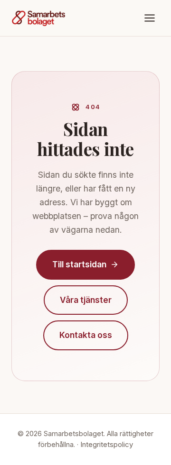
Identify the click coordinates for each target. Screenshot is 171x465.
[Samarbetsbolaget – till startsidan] (38, 18)
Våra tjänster (86, 300)
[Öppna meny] (150, 18)
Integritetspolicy (106, 444)
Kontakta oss (85, 335)
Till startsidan (79, 264)
